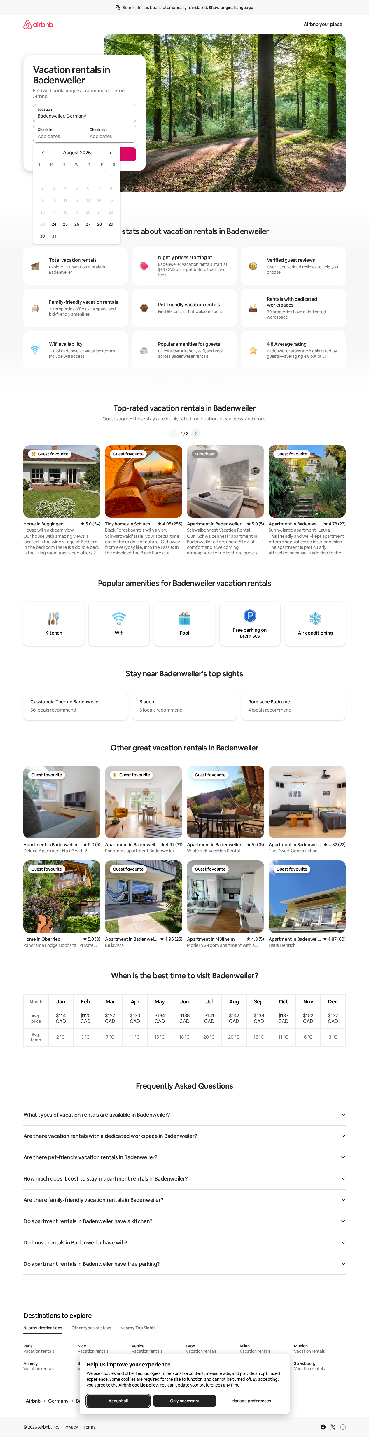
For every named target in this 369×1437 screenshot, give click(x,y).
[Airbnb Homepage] (38, 24)
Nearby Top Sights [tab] (138, 1328)
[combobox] (85, 115)
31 (54, 236)
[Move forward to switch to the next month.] (110, 153)
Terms (89, 1427)
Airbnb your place (323, 24)
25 (65, 224)
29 (111, 224)
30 (42, 236)
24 (54, 224)
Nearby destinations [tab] (42, 1328)
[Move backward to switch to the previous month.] (43, 153)
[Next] (195, 433)
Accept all (118, 1400)
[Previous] (174, 433)
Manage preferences (251, 1400)
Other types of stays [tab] (91, 1328)
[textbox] (59, 136)
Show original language (231, 7)
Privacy (71, 1427)
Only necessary (184, 1400)
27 (88, 224)
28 (99, 224)
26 (76, 224)
